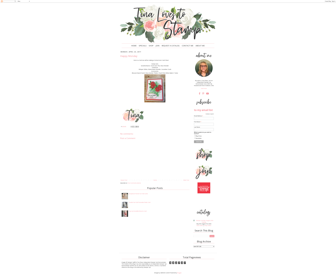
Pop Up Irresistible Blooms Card (138, 211)
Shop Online (207, 225)
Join (157, 45)
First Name (197, 122)
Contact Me (187, 45)
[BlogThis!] (133, 127)
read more (204, 88)
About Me (200, 45)
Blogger (179, 273)
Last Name (197, 127)
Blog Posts (199, 136)
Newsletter (199, 138)
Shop (151, 45)
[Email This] (131, 127)
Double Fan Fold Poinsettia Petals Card (139, 202)
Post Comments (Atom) (134, 183)
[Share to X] (135, 127)
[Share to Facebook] (136, 127)
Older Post (186, 180)
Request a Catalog (171, 45)
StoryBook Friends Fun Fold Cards (138, 194)
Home (133, 45)
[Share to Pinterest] (138, 127)
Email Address (198, 116)
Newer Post (124, 180)
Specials (142, 45)
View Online (200, 225)
